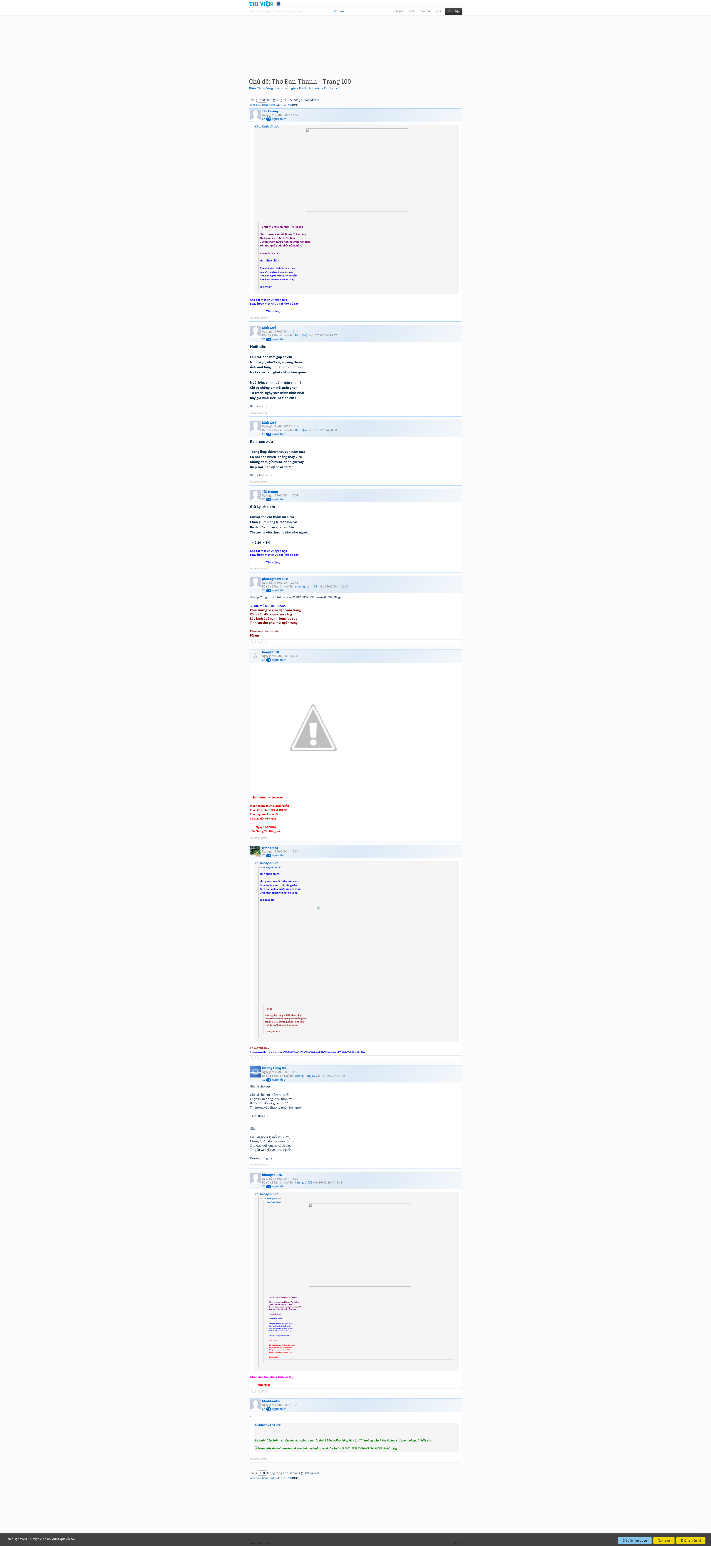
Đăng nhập (454, 11)
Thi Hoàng (270, 111)
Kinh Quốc (270, 848)
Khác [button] (439, 11)
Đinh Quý (269, 327)
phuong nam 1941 (275, 579)
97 (280, 104)
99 (289, 104)
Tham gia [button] (424, 11)
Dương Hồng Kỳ (274, 1068)
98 (285, 104)
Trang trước (268, 104)
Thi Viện (261, 3)
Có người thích (274, 119)
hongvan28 (270, 652)
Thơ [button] (411, 11)
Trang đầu (254, 104)
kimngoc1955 (272, 1175)
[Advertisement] (355, 43)
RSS (460, 1542)
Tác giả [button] (398, 11)
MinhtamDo (271, 1401)
